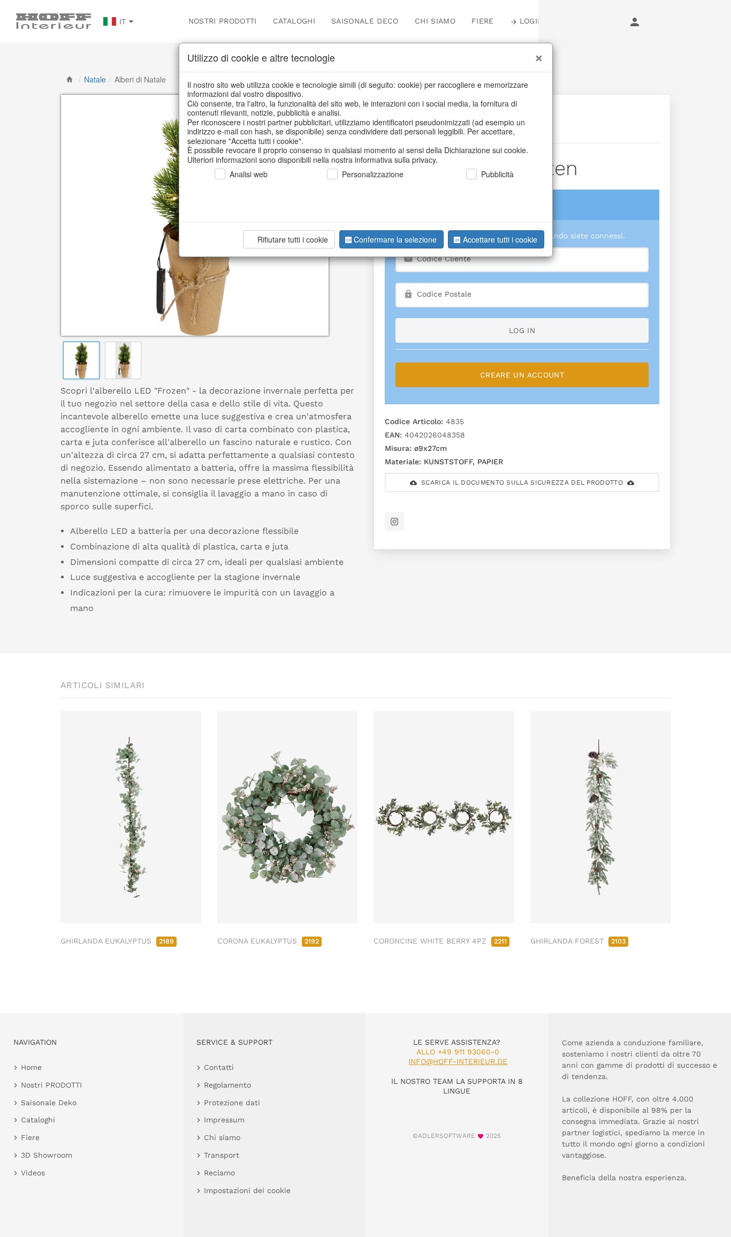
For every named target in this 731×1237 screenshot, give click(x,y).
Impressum (224, 1119)
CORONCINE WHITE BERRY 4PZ (440, 941)
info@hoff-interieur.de (457, 1061)
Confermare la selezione (395, 239)
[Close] (536, 54)
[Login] (634, 21)
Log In (522, 330)
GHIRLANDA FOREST (578, 941)
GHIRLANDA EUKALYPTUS (117, 941)
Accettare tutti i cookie (500, 239)
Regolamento (227, 1085)
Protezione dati (232, 1102)
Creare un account (522, 375)
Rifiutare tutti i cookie (292, 239)
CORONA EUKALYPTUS (268, 941)
